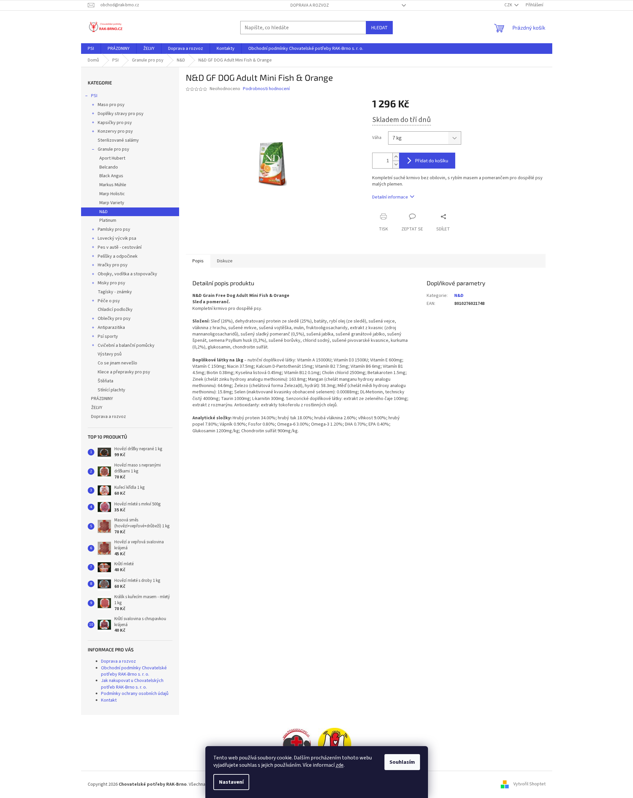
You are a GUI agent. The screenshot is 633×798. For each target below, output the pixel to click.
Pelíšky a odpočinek (118, 256)
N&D (103, 211)
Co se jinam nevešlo (117, 363)
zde (340, 765)
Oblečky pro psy (114, 318)
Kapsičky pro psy (115, 122)
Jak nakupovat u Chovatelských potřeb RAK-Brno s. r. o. (132, 683)
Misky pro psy (111, 283)
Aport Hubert (112, 158)
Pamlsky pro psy (114, 229)
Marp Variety (111, 203)
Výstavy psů (110, 354)
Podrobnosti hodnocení (266, 89)
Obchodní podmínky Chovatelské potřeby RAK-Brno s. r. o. (134, 671)
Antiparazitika (111, 327)
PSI (94, 95)
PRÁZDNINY (102, 398)
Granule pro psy (113, 149)
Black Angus (111, 176)
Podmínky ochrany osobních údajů (134, 693)
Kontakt (109, 700)
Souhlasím (402, 762)
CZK (508, 5)
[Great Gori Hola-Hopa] (296, 744)
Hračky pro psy (113, 265)
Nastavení (231, 782)
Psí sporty (108, 336)
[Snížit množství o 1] (395, 164)
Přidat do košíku (431, 160)
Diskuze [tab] (225, 261)
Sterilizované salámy (118, 140)
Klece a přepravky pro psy (124, 372)
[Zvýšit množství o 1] (395, 157)
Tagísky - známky (115, 292)
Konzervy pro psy (115, 131)
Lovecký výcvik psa (117, 238)
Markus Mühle (112, 185)
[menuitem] (91, 48)
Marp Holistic (112, 194)
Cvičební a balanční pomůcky (126, 345)
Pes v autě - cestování (120, 247)
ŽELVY (96, 407)
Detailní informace (390, 197)
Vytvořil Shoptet (529, 784)
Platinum (107, 220)
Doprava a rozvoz (309, 5)
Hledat (379, 27)
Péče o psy (109, 301)
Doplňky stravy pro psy (121, 113)
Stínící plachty (111, 390)
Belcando (108, 167)
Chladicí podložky (115, 309)
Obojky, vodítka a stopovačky (127, 274)
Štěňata (105, 381)
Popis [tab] (198, 261)
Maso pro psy (111, 104)
